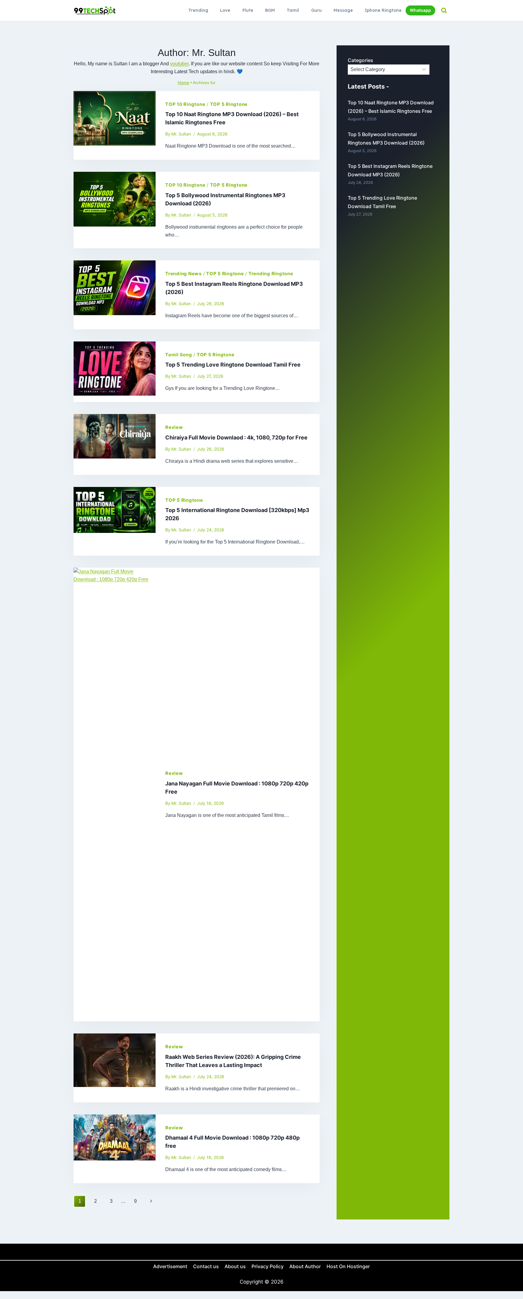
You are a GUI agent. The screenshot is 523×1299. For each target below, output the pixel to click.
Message (343, 10)
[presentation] (115, 125)
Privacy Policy (268, 1266)
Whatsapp (420, 10)
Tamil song (178, 354)
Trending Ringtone (270, 273)
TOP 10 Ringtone (185, 104)
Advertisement (170, 1266)
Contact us (206, 1266)
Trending (198, 10)
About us (235, 1266)
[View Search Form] (443, 10)
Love (225, 10)
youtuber (179, 63)
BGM (270, 10)
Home (183, 82)
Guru (316, 10)
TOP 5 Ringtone (229, 104)
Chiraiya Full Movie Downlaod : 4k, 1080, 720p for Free (236, 437)
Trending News (183, 273)
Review (174, 427)
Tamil (293, 10)
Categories (360, 60)
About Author (305, 1266)
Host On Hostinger (348, 1266)
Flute (247, 10)
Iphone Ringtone (383, 10)
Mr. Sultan (181, 133)
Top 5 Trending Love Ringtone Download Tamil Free (233, 364)
